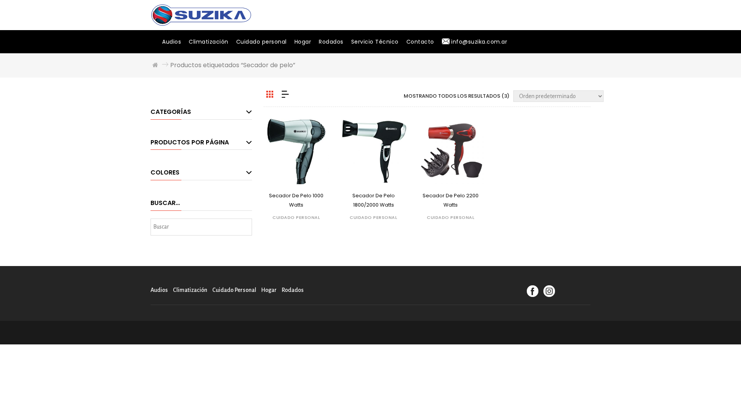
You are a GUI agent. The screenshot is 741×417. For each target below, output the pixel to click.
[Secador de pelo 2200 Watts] (451, 151)
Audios (171, 42)
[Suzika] (201, 15)
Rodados (331, 42)
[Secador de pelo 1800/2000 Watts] (373, 151)
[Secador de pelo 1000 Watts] (296, 151)
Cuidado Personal (296, 217)
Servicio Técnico (375, 42)
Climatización (208, 42)
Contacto (420, 42)
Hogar (302, 42)
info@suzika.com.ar (479, 42)
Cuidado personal (261, 42)
